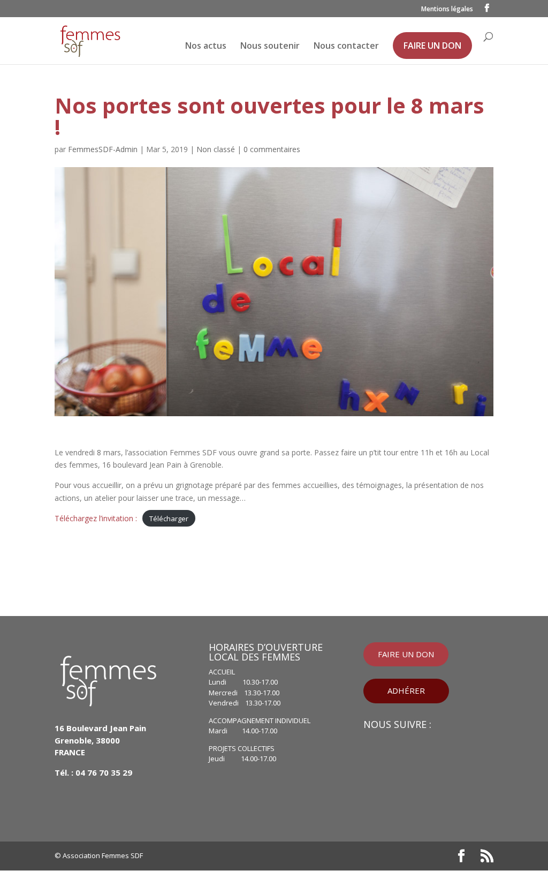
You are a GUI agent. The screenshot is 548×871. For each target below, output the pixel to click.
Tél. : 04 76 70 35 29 (93, 772)
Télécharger (168, 518)
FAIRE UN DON (432, 45)
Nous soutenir (270, 46)
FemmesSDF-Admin (103, 149)
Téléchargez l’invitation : (96, 518)
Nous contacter (346, 46)
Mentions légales (447, 9)
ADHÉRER (406, 690)
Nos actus (205, 46)
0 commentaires (271, 149)
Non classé (215, 149)
